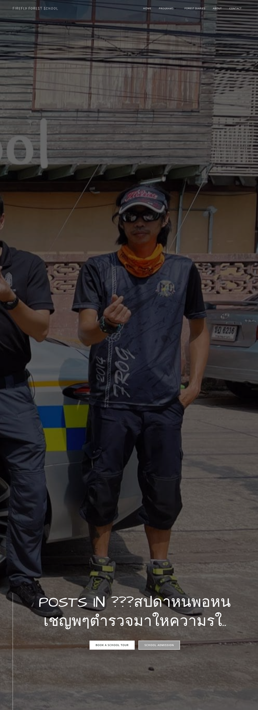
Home (147, 8)
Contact (235, 8)
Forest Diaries (195, 8)
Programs (166, 8)
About (217, 8)
